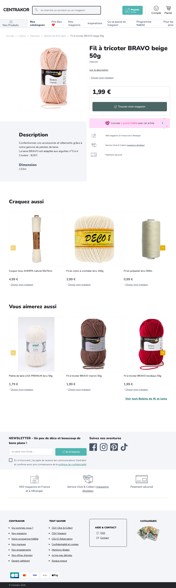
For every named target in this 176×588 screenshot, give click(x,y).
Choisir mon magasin (102, 77)
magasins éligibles (135, 145)
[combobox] (66, 10)
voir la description (98, 70)
